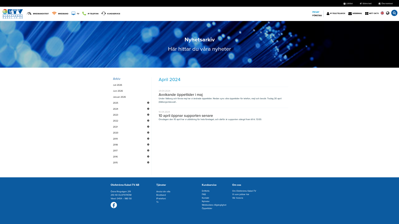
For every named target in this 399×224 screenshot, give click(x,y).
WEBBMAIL (357, 13)
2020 (115, 132)
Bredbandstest (41, 14)
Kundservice (113, 14)
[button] (388, 13)
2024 (115, 109)
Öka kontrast (387, 3)
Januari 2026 (119, 97)
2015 (115, 162)
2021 (115, 127)
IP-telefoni (93, 14)
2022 (115, 120)
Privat (315, 12)
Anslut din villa (163, 191)
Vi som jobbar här (240, 194)
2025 (115, 103)
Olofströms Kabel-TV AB (125, 185)
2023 (115, 115)
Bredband (63, 14)
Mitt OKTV (374, 13)
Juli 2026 (117, 85)
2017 (115, 150)
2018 (115, 144)
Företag (317, 15)
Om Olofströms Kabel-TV (244, 191)
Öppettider (207, 208)
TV (78, 14)
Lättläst (348, 3)
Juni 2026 (118, 91)
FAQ (204, 194)
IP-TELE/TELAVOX (337, 13)
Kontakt (205, 198)
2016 (115, 156)
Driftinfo (205, 191)
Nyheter (206, 201)
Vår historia (237, 198)
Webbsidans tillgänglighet (214, 205)
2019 (115, 139)
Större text (367, 3)
